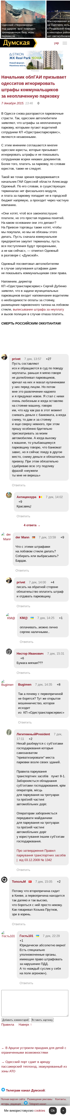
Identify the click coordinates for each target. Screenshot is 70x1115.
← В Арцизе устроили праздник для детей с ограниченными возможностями (33, 1050)
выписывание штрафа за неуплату (38, 309)
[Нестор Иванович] (9, 653)
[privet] (4, 359)
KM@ (24, 618)
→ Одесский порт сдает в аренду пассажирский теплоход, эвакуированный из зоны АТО (34, 1066)
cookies (39, 1110)
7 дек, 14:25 (45, 618)
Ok (53, 1110)
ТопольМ (19, 881)
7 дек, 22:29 (51, 936)
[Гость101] (8, 936)
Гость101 (26, 936)
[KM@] (10, 618)
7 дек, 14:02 (54, 497)
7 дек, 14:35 (43, 684)
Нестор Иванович (30, 653)
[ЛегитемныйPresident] (9, 734)
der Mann (22, 537)
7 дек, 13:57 (32, 359)
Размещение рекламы (39, 1099)
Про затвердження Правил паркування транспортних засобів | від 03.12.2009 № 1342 (41, 855)
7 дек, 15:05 (43, 881)
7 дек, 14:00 (37, 582)
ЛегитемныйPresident (33, 734)
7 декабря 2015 (12, 103)
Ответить (19, 485)
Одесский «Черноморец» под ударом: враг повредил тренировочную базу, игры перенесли (18, 30)
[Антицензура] (9, 497)
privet (16, 359)
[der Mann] (6, 539)
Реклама (35, 71)
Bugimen (24, 684)
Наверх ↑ (25, 1024)
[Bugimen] (7, 684)
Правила (7, 1024)
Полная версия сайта (13, 1099)
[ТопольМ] (4, 881)
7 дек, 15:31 (55, 653)
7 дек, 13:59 (47, 537)
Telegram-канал (37, 1103)
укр (56, 43)
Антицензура (26, 497)
